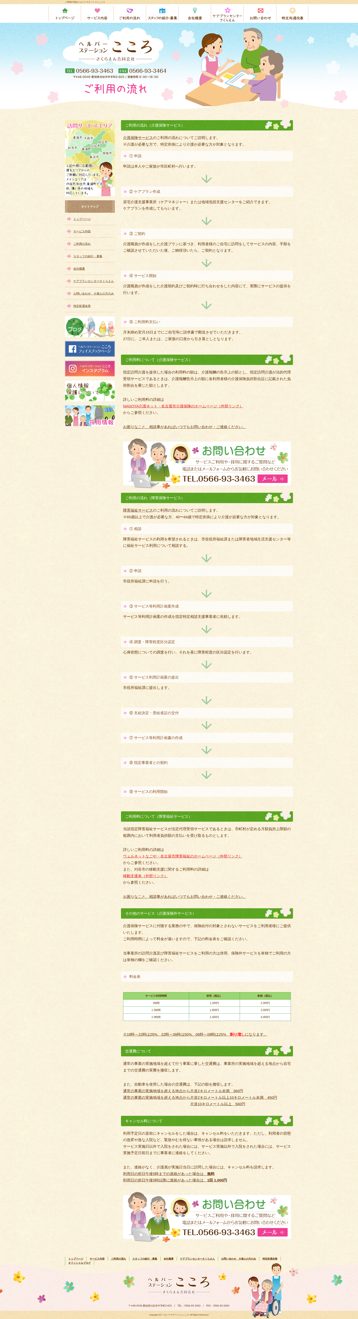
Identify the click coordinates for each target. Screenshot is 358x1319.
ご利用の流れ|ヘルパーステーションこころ (85, 2)
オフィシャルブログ (79, 1262)
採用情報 (90, 415)
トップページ (64, 13)
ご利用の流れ (130, 13)
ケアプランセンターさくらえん (227, 13)
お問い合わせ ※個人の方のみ (260, 13)
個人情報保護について (90, 390)
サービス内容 (97, 13)
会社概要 (195, 13)
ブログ (90, 326)
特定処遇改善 (292, 13)
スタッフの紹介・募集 (162, 13)
